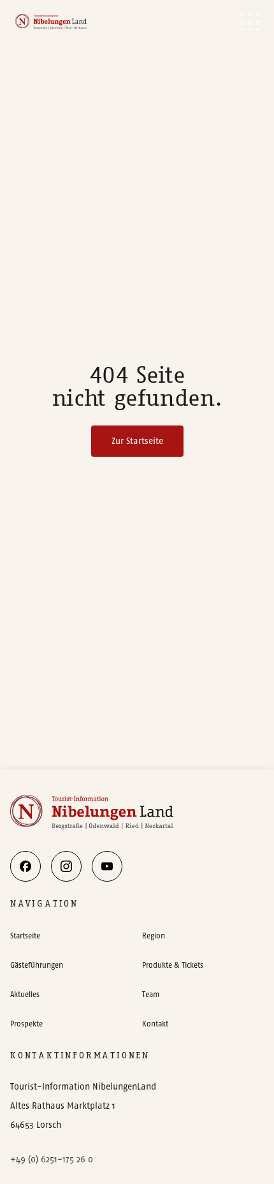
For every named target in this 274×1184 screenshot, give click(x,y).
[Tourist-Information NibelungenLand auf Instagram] (66, 866)
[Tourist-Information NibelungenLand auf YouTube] (107, 866)
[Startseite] (51, 21)
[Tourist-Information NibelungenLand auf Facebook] (25, 866)
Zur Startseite (137, 441)
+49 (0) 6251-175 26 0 (51, 1159)
